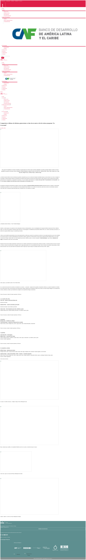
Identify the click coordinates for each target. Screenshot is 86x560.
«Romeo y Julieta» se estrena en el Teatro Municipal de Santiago (10, 516)
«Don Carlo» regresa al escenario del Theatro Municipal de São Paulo (11, 473)
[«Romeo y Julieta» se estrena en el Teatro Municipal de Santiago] (29, 514)
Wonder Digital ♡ (50, 558)
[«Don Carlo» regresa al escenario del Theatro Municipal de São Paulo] (16, 471)
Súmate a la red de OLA (43, 528)
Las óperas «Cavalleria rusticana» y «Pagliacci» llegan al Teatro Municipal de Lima (13, 401)
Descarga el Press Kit (5, 539)
